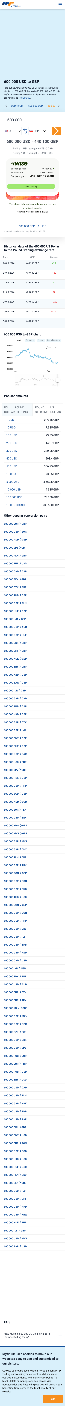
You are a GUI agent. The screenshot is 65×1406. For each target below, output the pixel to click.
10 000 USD (13, 489)
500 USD (11, 466)
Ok (53, 1399)
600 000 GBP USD (32, 226)
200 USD (11, 443)
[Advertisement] (32, 45)
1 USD (10, 419)
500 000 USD (35, 105)
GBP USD (25, 98)
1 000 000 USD (15, 505)
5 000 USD (12, 481)
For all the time (53, 340)
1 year (40, 340)
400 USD (11, 458)
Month (19, 340)
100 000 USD (14, 497)
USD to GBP (17, 105)
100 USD (11, 435)
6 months (30, 340)
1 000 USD (12, 474)
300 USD (11, 450)
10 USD (11, 427)
